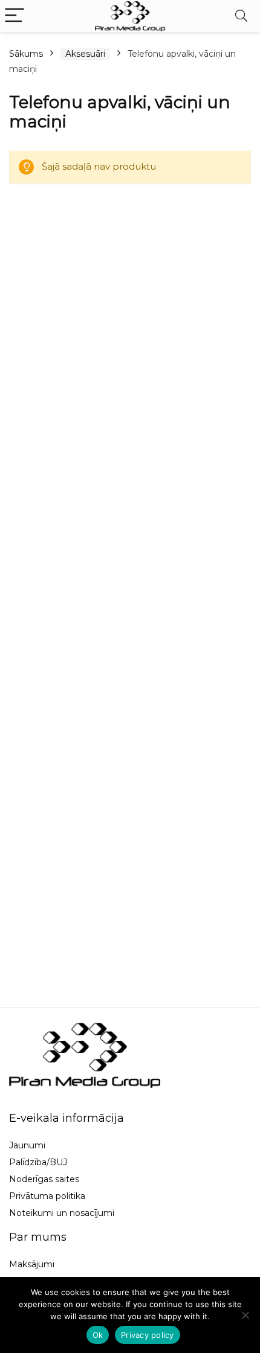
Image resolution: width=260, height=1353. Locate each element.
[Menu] (14, 16)
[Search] (241, 16)
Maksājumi (31, 1264)
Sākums (26, 53)
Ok (98, 1335)
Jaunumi (27, 1145)
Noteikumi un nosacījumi (61, 1212)
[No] (245, 1315)
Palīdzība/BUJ (38, 1162)
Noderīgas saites (44, 1179)
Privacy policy (147, 1335)
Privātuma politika (47, 1196)
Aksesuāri (85, 53)
